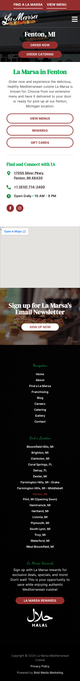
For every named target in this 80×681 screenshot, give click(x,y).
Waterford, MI (40, 540)
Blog (40, 397)
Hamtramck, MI (40, 505)
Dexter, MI (40, 476)
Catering (40, 409)
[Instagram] (19, 208)
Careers (40, 403)
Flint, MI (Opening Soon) (40, 499)
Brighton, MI (40, 452)
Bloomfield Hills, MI (40, 446)
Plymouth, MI (40, 523)
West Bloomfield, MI (40, 546)
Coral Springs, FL (40, 464)
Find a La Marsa (40, 386)
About (40, 380)
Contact (40, 421)
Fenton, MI (40, 494)
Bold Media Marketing (48, 672)
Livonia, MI (40, 517)
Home (40, 374)
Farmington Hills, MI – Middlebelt (40, 488)
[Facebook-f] (10, 208)
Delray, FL (40, 470)
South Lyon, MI (40, 529)
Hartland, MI (40, 511)
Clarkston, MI (40, 458)
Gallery (40, 415)
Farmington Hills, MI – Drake (40, 482)
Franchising (40, 392)
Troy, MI (40, 534)
